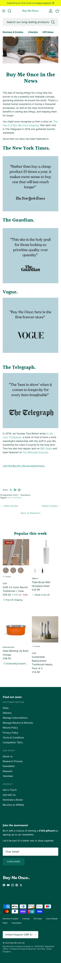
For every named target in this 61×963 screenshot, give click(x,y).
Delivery (7, 712)
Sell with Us (9, 794)
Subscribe (13, 861)
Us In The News (14, 497)
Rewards (7, 771)
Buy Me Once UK (17, 943)
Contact (8, 784)
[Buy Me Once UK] (30, 11)
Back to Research (30, 513)
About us (8, 756)
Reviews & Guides (13, 32)
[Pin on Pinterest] (19, 490)
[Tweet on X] (10, 490)
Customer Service (13, 702)
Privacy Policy (10, 732)
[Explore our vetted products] (11, 11)
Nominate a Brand (13, 799)
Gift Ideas (48, 32)
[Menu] (3, 11)
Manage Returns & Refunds (18, 722)
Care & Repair (52, 918)
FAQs (5, 707)
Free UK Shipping (13, 600)
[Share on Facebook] (15, 490)
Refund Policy (10, 727)
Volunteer (8, 776)
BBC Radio (46, 448)
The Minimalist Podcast (35, 452)
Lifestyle (33, 32)
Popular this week (30, 534)
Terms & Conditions (13, 737)
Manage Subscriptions (15, 717)
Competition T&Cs (13, 742)
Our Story (9, 750)
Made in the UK (42, 595)
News (5, 923)
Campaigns (17, 923)
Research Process (13, 761)
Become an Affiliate (13, 804)
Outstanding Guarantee (16, 663)
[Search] (53, 22)
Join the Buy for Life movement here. (24, 465)
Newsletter (9, 766)
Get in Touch (10, 789)
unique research (43, 3)
